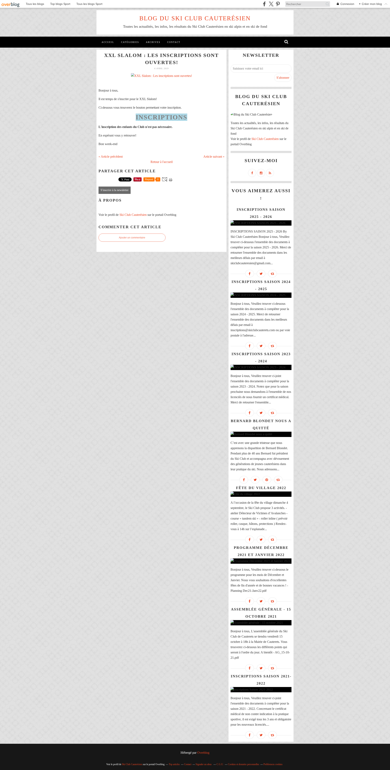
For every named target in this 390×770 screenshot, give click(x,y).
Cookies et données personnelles (243, 764)
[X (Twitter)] (271, 4)
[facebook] (264, 4)
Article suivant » (213, 156)
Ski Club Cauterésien (133, 214)
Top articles (174, 764)
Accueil (108, 42)
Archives (153, 42)
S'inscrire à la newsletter (115, 190)
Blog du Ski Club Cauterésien (195, 18)
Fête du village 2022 (261, 488)
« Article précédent (111, 156)
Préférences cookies (273, 764)
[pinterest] (277, 4)
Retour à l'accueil (162, 162)
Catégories (130, 42)
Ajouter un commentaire (132, 237)
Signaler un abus (204, 764)
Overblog (203, 752)
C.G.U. (220, 764)
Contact (173, 42)
